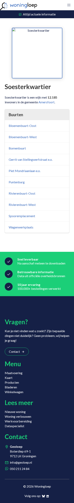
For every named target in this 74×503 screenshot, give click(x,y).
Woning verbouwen (18, 416)
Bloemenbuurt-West (23, 137)
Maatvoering (13, 373)
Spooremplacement (22, 216)
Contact (14, 351)
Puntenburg (17, 182)
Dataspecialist (14, 426)
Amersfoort (46, 102)
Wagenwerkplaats (21, 227)
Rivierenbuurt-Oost (22, 193)
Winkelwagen (14, 392)
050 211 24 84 (19, 469)
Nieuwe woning (15, 412)
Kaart (8, 377)
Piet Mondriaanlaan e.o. (24, 171)
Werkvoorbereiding (18, 421)
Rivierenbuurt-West (22, 204)
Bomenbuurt (17, 148)
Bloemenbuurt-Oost (22, 125)
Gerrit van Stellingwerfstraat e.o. (30, 159)
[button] (69, 5)
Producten (12, 382)
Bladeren (11, 387)
